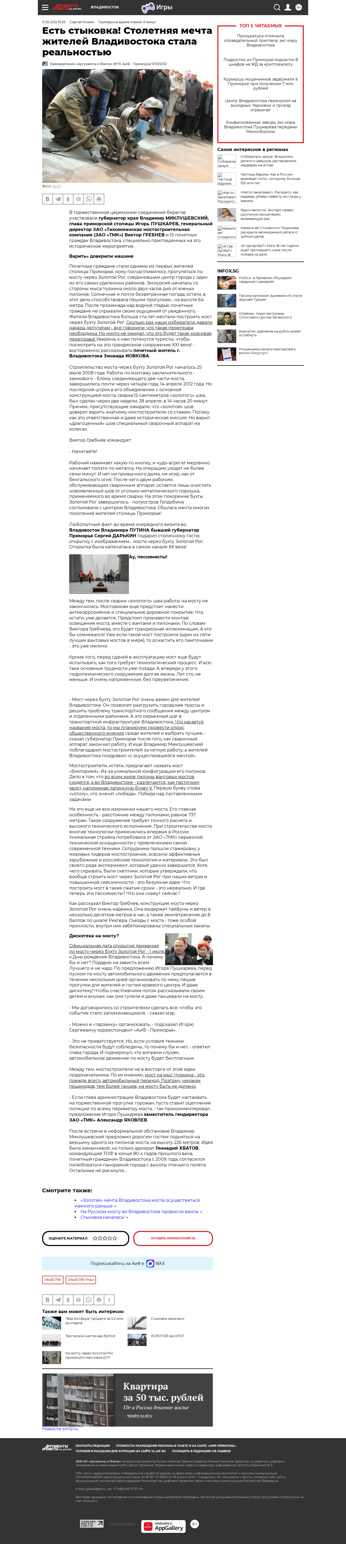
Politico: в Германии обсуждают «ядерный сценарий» (265, 280)
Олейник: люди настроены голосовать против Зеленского (265, 315)
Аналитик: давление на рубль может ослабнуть (270, 333)
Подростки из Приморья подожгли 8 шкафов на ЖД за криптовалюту (261, 62)
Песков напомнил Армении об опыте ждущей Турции (270, 297)
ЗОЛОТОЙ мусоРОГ (167, 1336)
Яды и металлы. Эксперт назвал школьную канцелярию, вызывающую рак (267, 214)
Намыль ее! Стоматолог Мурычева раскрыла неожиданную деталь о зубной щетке (270, 232)
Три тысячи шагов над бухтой (90, 1336)
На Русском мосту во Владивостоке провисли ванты (140, 1211)
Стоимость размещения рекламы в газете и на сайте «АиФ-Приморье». (176, 1446)
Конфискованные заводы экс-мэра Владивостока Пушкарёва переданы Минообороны (260, 127)
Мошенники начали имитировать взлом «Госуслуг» (267, 351)
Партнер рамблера (122, 1524)
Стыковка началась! (103, 1217)
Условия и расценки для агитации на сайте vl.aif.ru (121, 1451)
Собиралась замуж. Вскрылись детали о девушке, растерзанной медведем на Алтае (268, 161)
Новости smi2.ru (60, 1428)
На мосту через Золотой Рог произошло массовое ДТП (89, 1355)
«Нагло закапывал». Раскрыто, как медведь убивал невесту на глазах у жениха (271, 196)
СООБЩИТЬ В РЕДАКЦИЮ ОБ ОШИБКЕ (201, 1451)
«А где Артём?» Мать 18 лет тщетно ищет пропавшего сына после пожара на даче (270, 250)
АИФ (57, 186)
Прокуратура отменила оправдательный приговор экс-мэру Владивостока (260, 41)
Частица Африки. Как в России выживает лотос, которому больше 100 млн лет (270, 178)
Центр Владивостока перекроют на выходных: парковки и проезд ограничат (260, 105)
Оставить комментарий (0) (173, 1238)
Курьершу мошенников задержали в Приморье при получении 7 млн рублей (261, 84)
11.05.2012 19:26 (53, 22)
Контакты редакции (93, 1446)
